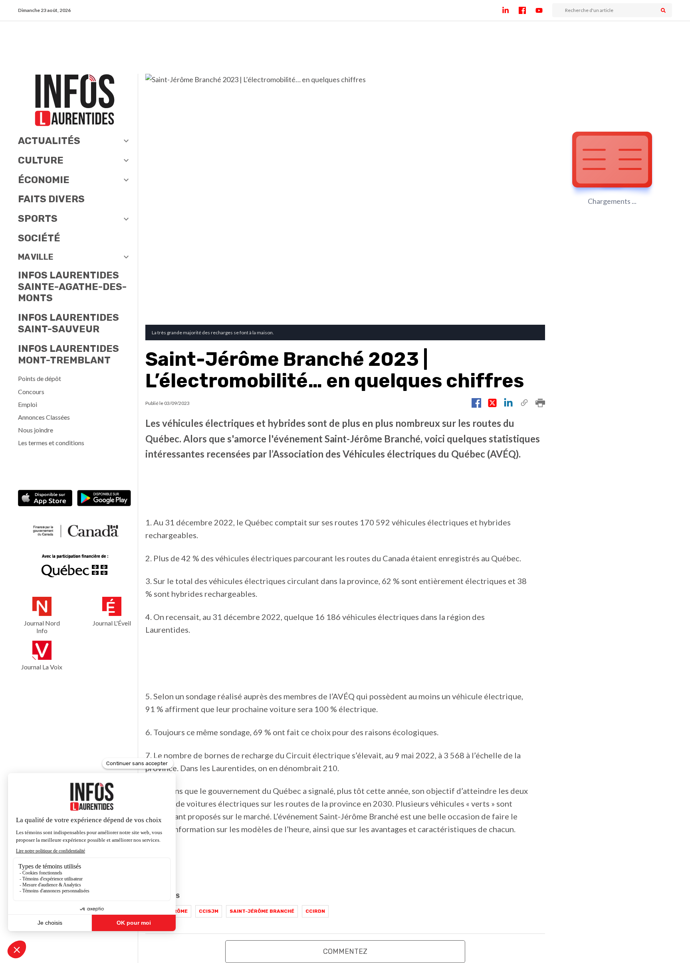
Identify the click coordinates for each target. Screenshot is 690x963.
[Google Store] (104, 499)
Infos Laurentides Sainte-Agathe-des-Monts (72, 287)
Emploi (27, 404)
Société (39, 238)
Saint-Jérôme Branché (262, 911)
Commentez (345, 951)
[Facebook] (527, 10)
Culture (40, 160)
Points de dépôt (39, 378)
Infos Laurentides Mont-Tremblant (68, 354)
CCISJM (208, 911)
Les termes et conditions (51, 442)
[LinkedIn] (510, 10)
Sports (38, 218)
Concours (31, 391)
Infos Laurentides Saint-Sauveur (68, 323)
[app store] (45, 499)
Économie (43, 179)
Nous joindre (35, 430)
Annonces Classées (44, 417)
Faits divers (51, 199)
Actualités (49, 140)
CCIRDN (315, 911)
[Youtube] (543, 10)
